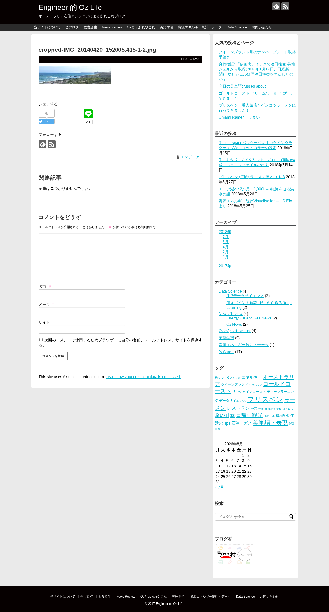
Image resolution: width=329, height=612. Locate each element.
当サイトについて (47, 27)
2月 (226, 252)
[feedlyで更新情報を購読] (276, 6)
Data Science (237, 27)
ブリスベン (265, 399)
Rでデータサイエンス (245, 296)
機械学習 (283, 416)
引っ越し (288, 408)
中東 (254, 408)
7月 (226, 237)
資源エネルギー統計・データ (200, 27)
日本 (272, 415)
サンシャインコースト (249, 392)
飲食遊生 (90, 27)
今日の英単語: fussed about (242, 86)
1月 (226, 257)
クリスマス (255, 384)
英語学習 (166, 27)
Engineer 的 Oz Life (70, 7)
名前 (45, 287)
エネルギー (251, 377)
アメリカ (235, 377)
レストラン (238, 408)
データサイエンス (232, 400)
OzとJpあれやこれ (141, 27)
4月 (226, 247)
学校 (279, 408)
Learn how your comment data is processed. (143, 377)
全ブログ (72, 27)
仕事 (261, 408)
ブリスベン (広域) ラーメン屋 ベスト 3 (252, 177)
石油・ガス (241, 423)
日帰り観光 (249, 415)
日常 (266, 415)
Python (220, 377)
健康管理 (270, 408)
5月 (226, 242)
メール (47, 304)
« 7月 (219, 487)
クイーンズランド (234, 384)
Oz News (234, 324)
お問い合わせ (262, 27)
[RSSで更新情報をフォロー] (285, 6)
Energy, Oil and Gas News (248, 318)
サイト (44, 322)
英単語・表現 (270, 422)
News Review (112, 27)
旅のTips (225, 415)
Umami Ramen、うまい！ (241, 117)
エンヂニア (190, 157)
